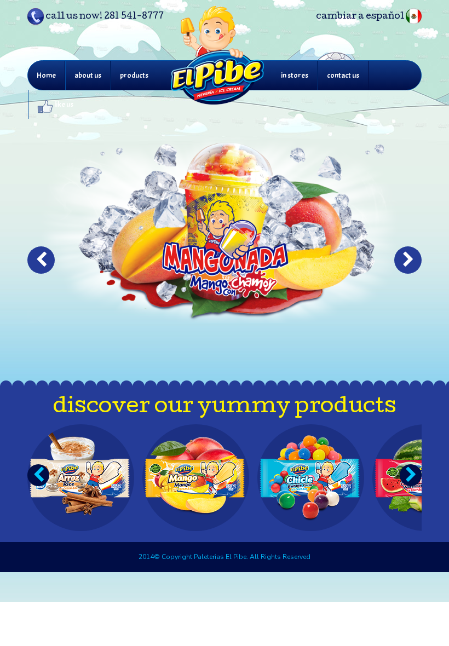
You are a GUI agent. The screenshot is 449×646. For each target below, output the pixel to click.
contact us (343, 75)
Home (46, 75)
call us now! (104, 16)
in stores (294, 75)
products (134, 75)
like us (63, 104)
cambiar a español (361, 16)
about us (87, 75)
